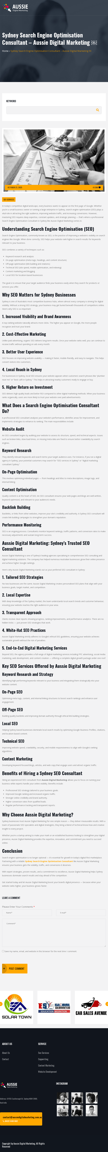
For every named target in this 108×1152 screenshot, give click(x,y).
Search (98, 110)
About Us (6, 1052)
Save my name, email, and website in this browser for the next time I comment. (40, 951)
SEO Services (9, 199)
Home (5, 50)
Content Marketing (46, 1065)
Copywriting (43, 1059)
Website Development (47, 1071)
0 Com (95, 187)
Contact (5, 1059)
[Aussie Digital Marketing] (15, 8)
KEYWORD (11, 101)
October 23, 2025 (15, 187)
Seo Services (43, 1052)
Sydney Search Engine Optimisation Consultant (49, 861)
